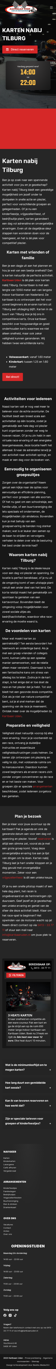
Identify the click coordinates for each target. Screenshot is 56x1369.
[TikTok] (15, 1315)
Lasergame (8, 1164)
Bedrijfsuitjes (9, 1194)
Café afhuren (9, 1167)
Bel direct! (12, 376)
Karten (6, 1158)
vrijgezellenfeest (12, 877)
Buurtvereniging (10, 1201)
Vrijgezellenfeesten (12, 1197)
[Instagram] (10, 1315)
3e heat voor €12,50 (28, 113)
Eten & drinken (10, 1204)
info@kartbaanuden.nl (16, 934)
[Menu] (51, 7)
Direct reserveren (22, 49)
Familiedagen (9, 1191)
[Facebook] (4, 1315)
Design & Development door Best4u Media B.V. (28, 1365)
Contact (7, 1228)
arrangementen (42, 786)
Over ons (7, 1234)
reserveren (44, 838)
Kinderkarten (9, 1161)
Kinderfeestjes (10, 1188)
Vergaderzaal (9, 1171)
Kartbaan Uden (11, 280)
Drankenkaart (9, 1207)
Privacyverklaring (33, 1358)
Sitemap (35, 1361)
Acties (6, 1231)
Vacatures (8, 1224)
